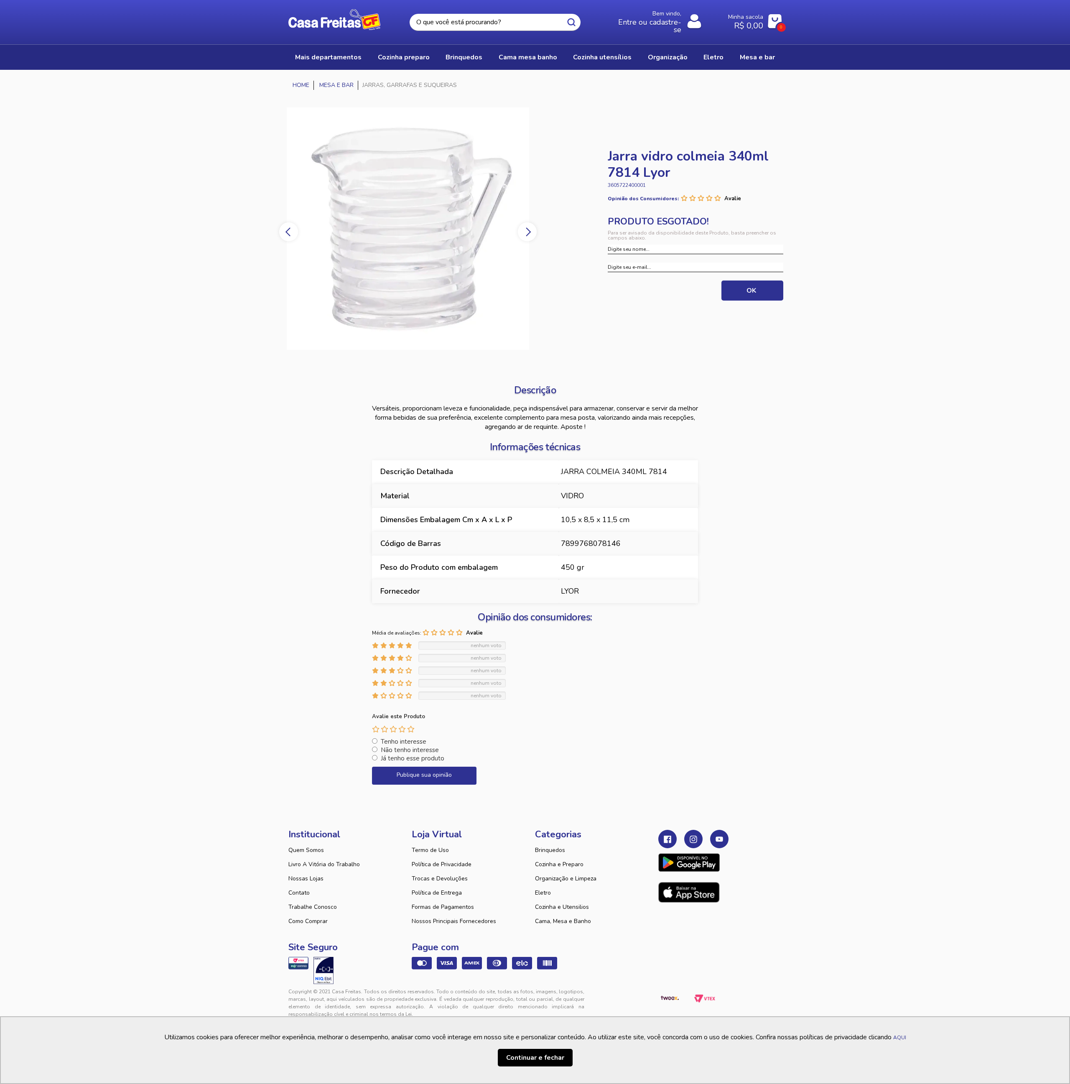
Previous (288, 231)
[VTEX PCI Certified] (298, 963)
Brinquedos (550, 850)
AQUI (899, 1037)
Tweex (669, 998)
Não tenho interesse (410, 750)
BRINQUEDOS (464, 57)
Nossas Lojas (306, 879)
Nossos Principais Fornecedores (454, 921)
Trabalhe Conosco (312, 907)
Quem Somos (306, 850)
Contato (299, 893)
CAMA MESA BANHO (528, 57)
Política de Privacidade (441, 864)
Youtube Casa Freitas (719, 839)
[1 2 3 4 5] (393, 729)
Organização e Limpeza (565, 879)
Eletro (543, 893)
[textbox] (495, 22)
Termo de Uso (430, 850)
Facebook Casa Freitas (667, 839)
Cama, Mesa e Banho (563, 921)
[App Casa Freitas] (689, 862)
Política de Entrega (437, 893)
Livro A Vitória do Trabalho (324, 864)
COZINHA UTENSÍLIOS (602, 57)
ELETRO (713, 57)
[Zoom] (430, 228)
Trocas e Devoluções (440, 879)
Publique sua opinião (424, 775)
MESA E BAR (757, 57)
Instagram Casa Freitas (693, 839)
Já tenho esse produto (412, 758)
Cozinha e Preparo (559, 864)
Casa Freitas (334, 19)
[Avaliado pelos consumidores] (323, 970)
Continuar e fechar (535, 1057)
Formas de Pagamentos (443, 907)
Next (527, 231)
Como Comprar (308, 921)
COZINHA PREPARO (404, 57)
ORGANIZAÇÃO (668, 57)
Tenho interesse (403, 741)
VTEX (704, 998)
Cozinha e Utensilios (562, 907)
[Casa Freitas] (301, 85)
